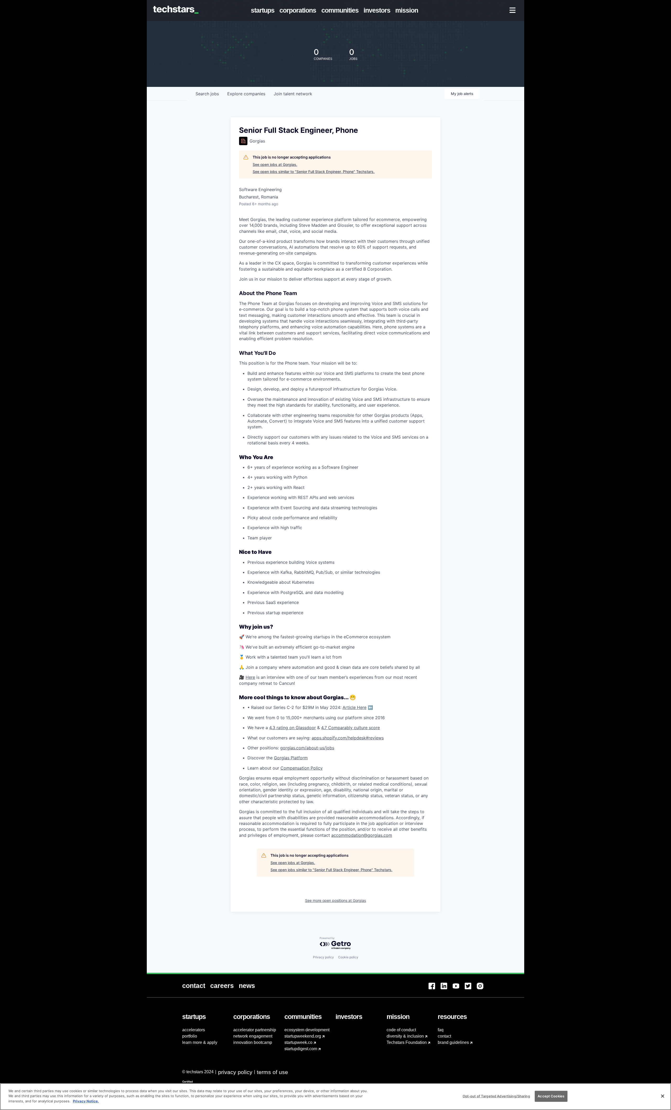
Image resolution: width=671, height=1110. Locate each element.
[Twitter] (471, 989)
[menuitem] (264, 10)
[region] (335, 1096)
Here (250, 677)
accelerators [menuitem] (193, 1030)
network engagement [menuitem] (252, 1036)
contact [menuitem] (444, 1036)
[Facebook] (435, 989)
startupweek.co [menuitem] (298, 1042)
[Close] (662, 1096)
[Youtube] (459, 989)
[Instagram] (483, 989)
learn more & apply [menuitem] (199, 1042)
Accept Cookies (551, 1096)
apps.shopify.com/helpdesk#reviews (348, 737)
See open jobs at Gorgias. (275, 164)
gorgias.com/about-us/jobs (307, 747)
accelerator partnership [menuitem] (254, 1030)
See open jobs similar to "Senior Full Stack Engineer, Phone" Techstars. (314, 171)
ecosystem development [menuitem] (306, 1030)
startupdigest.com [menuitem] (300, 1048)
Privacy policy (323, 957)
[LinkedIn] (447, 989)
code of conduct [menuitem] (401, 1030)
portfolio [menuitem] (189, 1036)
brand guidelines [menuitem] (453, 1042)
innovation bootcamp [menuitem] (252, 1042)
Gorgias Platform (291, 757)
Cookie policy (348, 957)
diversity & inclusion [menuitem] (405, 1036)
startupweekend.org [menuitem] (302, 1036)
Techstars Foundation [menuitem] (407, 1042)
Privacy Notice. (86, 1101)
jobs (207, 93)
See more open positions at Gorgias (335, 900)
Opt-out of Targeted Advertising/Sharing (496, 1096)
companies (246, 93)
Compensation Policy (301, 768)
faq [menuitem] (440, 1030)
